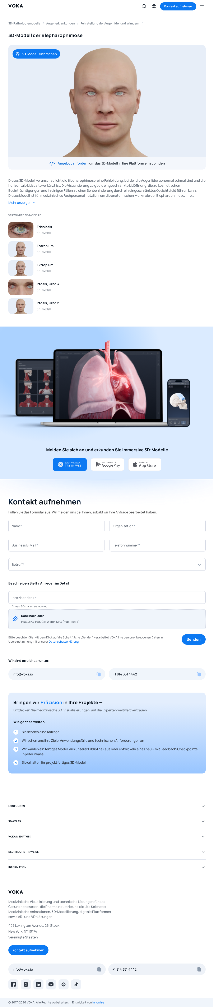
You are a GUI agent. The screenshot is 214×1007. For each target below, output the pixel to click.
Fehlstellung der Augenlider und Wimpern (110, 23)
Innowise (98, 1002)
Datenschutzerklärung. (64, 641)
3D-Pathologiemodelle (24, 23)
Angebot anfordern (73, 163)
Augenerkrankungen (60, 23)
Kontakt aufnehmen (28, 950)
